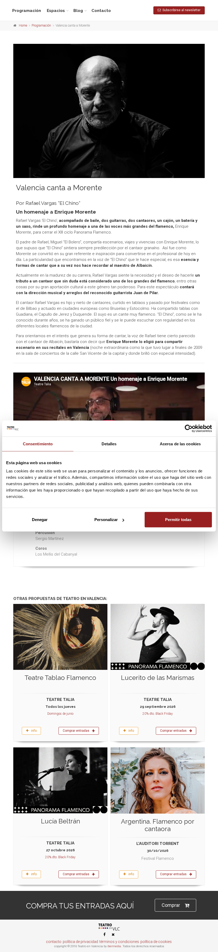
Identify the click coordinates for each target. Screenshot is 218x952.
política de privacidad (80, 942)
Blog (78, 10)
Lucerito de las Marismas (157, 678)
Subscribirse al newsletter (180, 10)
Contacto (101, 10)
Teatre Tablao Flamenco (60, 678)
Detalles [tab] (109, 443)
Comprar (171, 905)
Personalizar (106, 519)
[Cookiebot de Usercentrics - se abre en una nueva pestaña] (188, 428)
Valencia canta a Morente (59, 187)
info (34, 731)
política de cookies (156, 942)
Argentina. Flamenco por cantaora (157, 825)
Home (23, 25)
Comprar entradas (76, 731)
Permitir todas (178, 519)
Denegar (40, 519)
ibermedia (114, 946)
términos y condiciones (119, 942)
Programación (26, 10)
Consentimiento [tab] (38, 443)
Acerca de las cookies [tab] (180, 443)
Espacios (56, 10)
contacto (53, 942)
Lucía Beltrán (60, 821)
